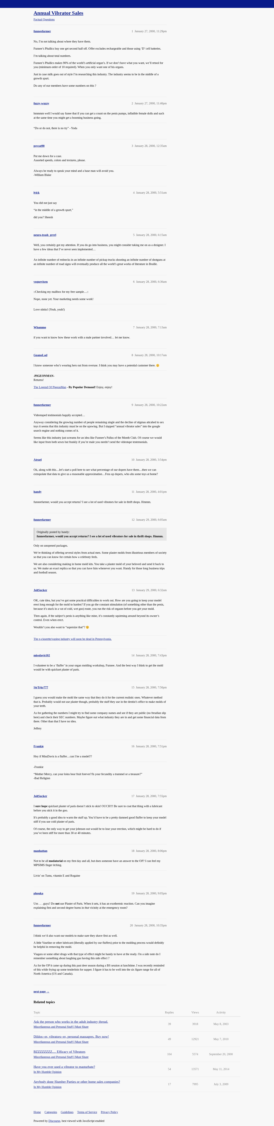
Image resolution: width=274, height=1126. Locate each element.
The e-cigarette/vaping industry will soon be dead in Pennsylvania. (73, 639)
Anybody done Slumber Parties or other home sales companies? (77, 1082)
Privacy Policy (109, 1112)
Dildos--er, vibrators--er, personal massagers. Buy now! (71, 1036)
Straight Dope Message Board (19, 3)
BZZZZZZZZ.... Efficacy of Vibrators (59, 1052)
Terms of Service (87, 1112)
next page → (41, 991)
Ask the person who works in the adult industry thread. (71, 1022)
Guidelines (67, 1112)
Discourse (54, 1120)
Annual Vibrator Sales (58, 13)
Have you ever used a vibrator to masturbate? (64, 1067)
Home (37, 1112)
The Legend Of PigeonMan (50, 387)
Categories (51, 1112)
